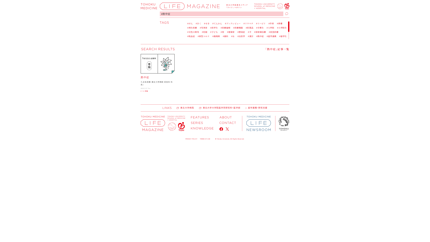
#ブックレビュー (233, 23)
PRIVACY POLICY (191, 139)
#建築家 (231, 31)
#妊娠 (204, 31)
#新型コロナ (203, 36)
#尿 (222, 31)
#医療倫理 (225, 27)
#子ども (214, 31)
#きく (198, 23)
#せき (207, 23)
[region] (238, 30)
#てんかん (217, 23)
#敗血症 (191, 36)
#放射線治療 (260, 31)
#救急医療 (273, 31)
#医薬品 (249, 27)
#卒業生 (260, 27)
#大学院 (270, 27)
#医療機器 (238, 27)
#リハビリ (261, 23)
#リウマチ (248, 23)
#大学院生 (282, 27)
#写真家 (203, 27)
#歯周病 (216, 36)
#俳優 (279, 23)
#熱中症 (260, 36)
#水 (233, 36)
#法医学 (241, 36)
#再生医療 (192, 27)
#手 (249, 31)
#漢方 (250, 36)
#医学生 (214, 27)
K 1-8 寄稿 (144, 91)
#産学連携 (271, 36)
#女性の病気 (193, 31)
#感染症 (241, 31)
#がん (190, 23)
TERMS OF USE (205, 139)
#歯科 (225, 36)
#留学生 (283, 36)
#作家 (271, 23)
